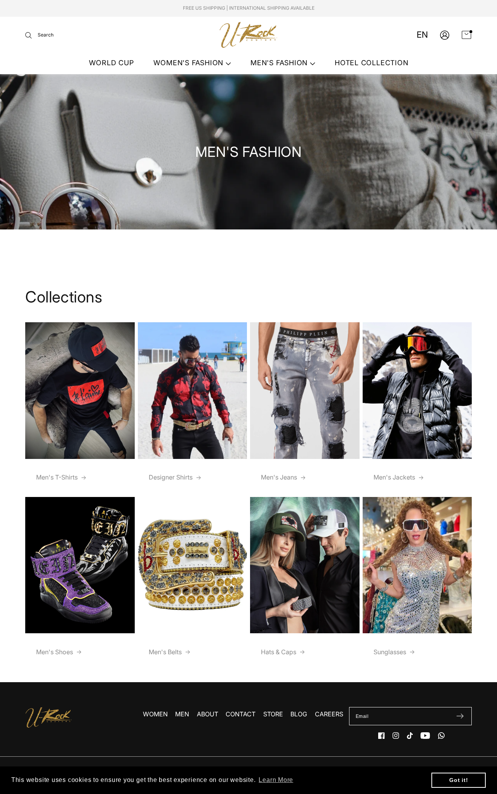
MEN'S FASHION (280, 63)
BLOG (298, 714)
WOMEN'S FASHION (189, 63)
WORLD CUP (111, 63)
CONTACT (240, 714)
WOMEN (155, 714)
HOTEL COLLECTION (371, 63)
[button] (39, 35)
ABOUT (207, 714)
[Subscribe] (460, 716)
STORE (273, 714)
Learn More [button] (276, 780)
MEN (182, 714)
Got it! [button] (458, 780)
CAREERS (329, 714)
